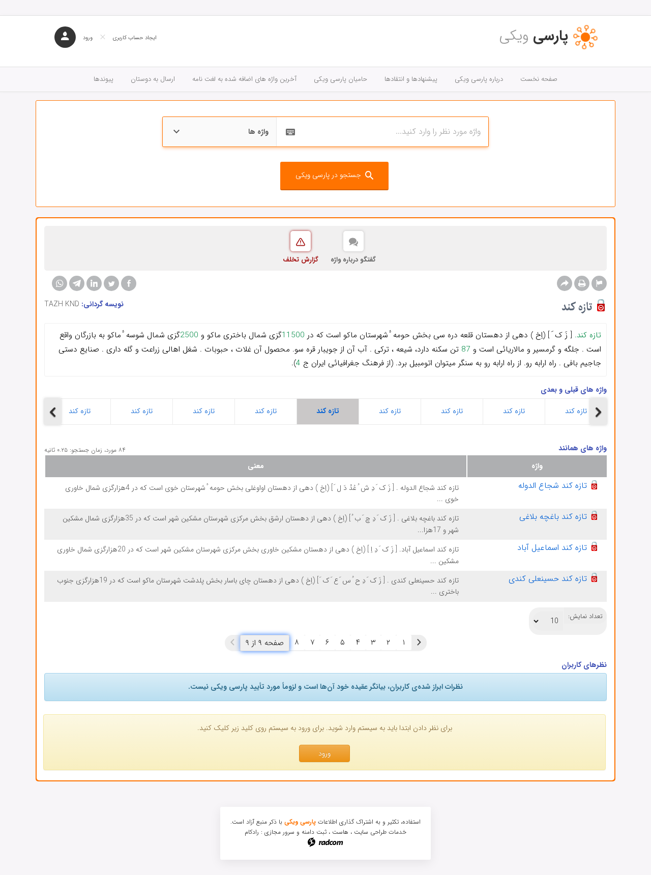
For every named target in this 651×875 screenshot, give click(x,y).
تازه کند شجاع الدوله (552, 485)
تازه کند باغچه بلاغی (553, 516)
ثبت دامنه (314, 832)
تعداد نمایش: (585, 616)
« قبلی (419, 642)
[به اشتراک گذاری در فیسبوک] (128, 283)
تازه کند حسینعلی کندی (548, 578)
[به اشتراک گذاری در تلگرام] (76, 283)
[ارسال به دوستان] (564, 283)
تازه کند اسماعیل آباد (552, 547)
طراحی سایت (370, 832)
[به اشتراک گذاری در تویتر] (111, 283)
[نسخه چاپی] (581, 283)
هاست (340, 832)
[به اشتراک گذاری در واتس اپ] (59, 283)
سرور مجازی (279, 832)
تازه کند (80, 411)
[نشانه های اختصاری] (599, 283)
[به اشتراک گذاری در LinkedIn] (94, 283)
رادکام (252, 832)
